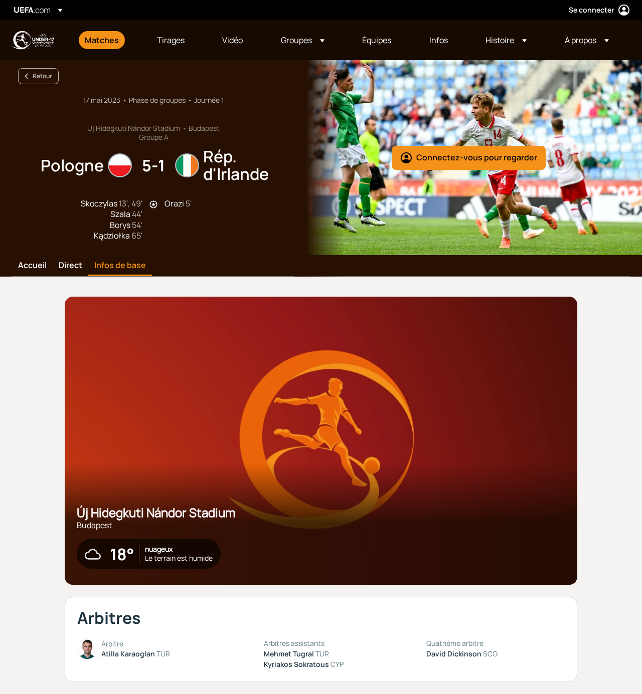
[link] (101, 40)
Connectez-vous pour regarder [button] (476, 157)
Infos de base (120, 265)
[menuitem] (108, 40)
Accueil (32, 265)
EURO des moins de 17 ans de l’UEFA (33, 40)
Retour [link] (42, 76)
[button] (302, 40)
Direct (70, 265)
